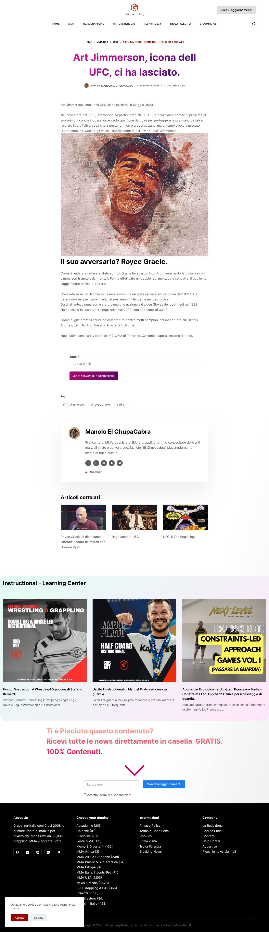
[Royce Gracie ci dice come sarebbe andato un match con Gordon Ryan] (83, 517)
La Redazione (212, 825)
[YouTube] (48, 852)
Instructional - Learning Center (44, 583)
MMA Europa (86, 867)
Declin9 (38, 917)
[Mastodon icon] (120, 463)
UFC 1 (121, 404)
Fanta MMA (84, 841)
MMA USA (179, 85)
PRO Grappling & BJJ (92, 888)
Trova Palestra (180, 23)
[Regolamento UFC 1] (134, 517)
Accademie (84, 825)
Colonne (82, 831)
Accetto (19, 917)
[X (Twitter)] (27, 852)
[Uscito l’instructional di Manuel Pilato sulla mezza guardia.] (134, 640)
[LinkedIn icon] (96, 463)
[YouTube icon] (112, 463)
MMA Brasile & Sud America (97, 862)
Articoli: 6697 (93, 472)
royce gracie (100, 404)
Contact (208, 836)
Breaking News (150, 851)
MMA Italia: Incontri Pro (93, 872)
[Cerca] (254, 23)
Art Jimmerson (73, 404)
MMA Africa (85, 851)
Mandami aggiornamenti (164, 784)
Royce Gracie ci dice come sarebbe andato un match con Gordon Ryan (83, 542)
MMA (71, 23)
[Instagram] (38, 852)
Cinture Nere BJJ (124, 23)
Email (75, 357)
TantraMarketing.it (178, 925)
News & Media (87, 883)
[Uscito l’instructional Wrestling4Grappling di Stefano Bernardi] (45, 640)
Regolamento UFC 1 (126, 537)
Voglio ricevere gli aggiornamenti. (93, 375)
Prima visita (148, 841)
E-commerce (208, 23)
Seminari (82, 893)
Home (55, 23)
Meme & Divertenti (90, 846)
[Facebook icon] (88, 463)
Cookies (145, 836)
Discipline (83, 836)
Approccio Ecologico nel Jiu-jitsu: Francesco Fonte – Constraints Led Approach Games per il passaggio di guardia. (222, 693)
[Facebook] (17, 852)
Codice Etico (212, 831)
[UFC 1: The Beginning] (185, 517)
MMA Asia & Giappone (93, 857)
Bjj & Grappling (93, 23)
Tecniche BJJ (152, 23)
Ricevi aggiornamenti (236, 10)
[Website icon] (104, 463)
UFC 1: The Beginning (179, 537)
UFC (169, 85)
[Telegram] (58, 852)
